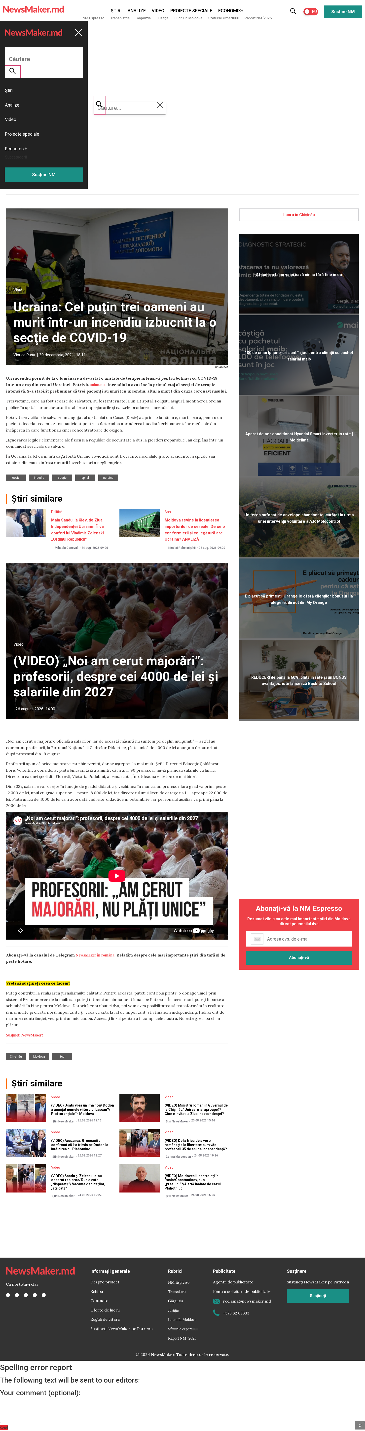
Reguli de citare (105, 1319)
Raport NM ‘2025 (258, 18)
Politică (57, 512)
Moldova (39, 1056)
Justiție (163, 18)
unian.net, (98, 384)
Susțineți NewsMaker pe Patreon (121, 1328)
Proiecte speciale (191, 10)
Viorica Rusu (24, 355)
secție (62, 477)
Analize (137, 10)
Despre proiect (104, 1281)
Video (158, 10)
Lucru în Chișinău (299, 214)
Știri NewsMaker (63, 1121)
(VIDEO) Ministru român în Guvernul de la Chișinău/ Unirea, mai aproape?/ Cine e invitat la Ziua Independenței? (196, 1109)
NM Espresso (94, 18)
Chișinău (16, 1056)
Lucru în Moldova (188, 18)
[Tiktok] (35, 1295)
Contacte (99, 1300)
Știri (116, 10)
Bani (168, 512)
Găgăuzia (143, 18)
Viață (17, 290)
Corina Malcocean (178, 1156)
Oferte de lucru (105, 1310)
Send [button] (4, 1427)
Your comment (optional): (40, 1393)
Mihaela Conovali (66, 548)
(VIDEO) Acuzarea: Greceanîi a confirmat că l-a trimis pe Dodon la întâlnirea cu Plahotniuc (79, 1145)
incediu (39, 477)
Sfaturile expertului (223, 18)
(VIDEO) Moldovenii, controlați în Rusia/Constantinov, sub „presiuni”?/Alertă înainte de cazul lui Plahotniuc (195, 1182)
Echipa (96, 1291)
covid (16, 477)
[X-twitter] (17, 1295)
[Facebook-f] (8, 1295)
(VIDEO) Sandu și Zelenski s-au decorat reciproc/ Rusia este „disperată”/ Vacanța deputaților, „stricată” (78, 1182)
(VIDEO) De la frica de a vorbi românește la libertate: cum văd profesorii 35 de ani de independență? (196, 1145)
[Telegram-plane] (44, 1295)
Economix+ (230, 10)
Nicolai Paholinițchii (182, 548)
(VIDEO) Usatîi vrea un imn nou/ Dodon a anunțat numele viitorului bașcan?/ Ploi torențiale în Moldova (82, 1109)
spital (85, 477)
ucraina (108, 477)
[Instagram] (26, 1295)
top (62, 1056)
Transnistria (120, 18)
